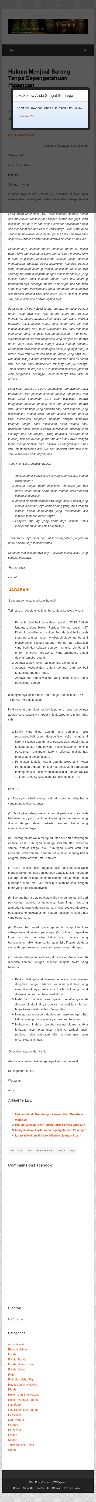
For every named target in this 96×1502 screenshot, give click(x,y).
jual (29, 1150)
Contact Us (42, 1488)
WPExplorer (60, 1482)
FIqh (11, 1374)
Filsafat (12, 1354)
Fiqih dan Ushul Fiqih (21, 1379)
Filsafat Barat (16, 1359)
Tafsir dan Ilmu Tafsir (21, 1445)
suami (61, 1150)
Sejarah (13, 1439)
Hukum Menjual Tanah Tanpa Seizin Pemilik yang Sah (50, 1125)
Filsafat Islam (16, 1369)
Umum (12, 1449)
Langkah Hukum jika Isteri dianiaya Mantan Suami (48, 1135)
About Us (28, 1488)
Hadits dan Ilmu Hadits (22, 1384)
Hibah (12, 1389)
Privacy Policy (72, 1488)
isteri (20, 1150)
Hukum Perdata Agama (23, 1399)
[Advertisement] (48, 1249)
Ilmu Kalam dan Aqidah (23, 1409)
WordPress (35, 1482)
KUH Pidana (16, 1419)
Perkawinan (15, 1429)
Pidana (12, 1435)
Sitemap (56, 1488)
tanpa (72, 1150)
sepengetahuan (44, 1150)
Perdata (13, 1425)
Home (16, 1488)
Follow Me (27, 116)
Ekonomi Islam (17, 1349)
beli (12, 1150)
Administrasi (16, 1344)
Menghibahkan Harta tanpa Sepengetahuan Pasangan (50, 1130)
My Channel (16, 1319)
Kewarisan (15, 1414)
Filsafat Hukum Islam (21, 1364)
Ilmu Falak (14, 1404)
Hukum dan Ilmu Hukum (23, 1394)
